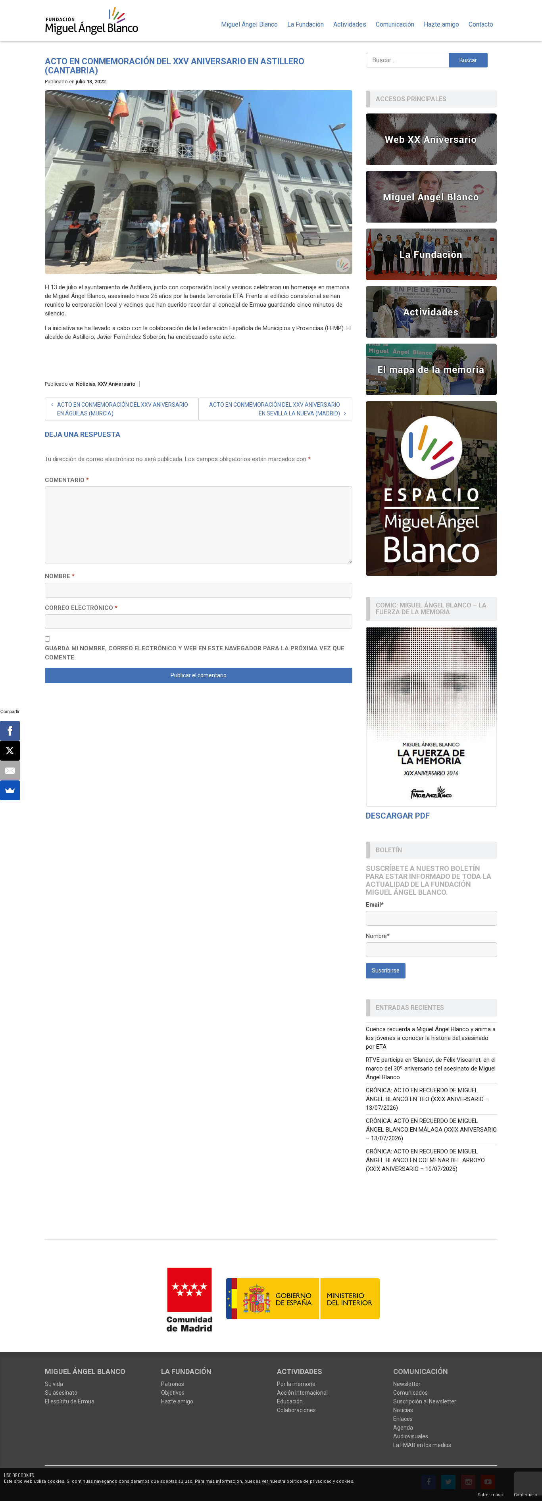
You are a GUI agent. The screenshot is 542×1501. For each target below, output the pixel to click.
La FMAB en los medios (422, 1445)
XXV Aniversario (116, 384)
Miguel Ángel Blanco (249, 24)
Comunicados (410, 1393)
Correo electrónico (81, 607)
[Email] (10, 770)
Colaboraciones (296, 1410)
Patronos (172, 1384)
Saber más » (491, 1494)
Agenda (403, 1427)
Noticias (85, 384)
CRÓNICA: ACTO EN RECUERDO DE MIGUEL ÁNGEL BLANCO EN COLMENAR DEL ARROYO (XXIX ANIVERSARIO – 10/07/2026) (425, 1160)
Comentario (67, 480)
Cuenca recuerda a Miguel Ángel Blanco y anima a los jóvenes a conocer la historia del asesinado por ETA (431, 1038)
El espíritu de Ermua (69, 1401)
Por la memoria (296, 1384)
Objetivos (173, 1393)
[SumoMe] (10, 790)
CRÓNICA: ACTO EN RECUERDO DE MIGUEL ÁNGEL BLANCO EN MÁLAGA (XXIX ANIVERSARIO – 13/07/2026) (431, 1129)
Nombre (60, 576)
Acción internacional (302, 1393)
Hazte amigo (441, 24)
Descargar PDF (398, 816)
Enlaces (403, 1419)
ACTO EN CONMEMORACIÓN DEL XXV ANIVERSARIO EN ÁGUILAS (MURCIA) (122, 409)
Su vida (54, 1384)
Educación (290, 1401)
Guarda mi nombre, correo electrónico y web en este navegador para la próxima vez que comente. (194, 653)
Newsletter (407, 1384)
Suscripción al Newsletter (424, 1401)
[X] (10, 751)
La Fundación (305, 24)
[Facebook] (10, 731)
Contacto (481, 24)
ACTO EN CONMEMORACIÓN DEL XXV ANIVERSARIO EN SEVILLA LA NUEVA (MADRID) (274, 409)
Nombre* (378, 936)
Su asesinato (61, 1393)
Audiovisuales (410, 1436)
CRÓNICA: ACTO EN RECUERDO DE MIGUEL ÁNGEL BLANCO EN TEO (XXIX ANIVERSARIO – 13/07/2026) (427, 1099)
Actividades (349, 24)
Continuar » (525, 1494)
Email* (375, 904)
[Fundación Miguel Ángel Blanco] (97, 20)
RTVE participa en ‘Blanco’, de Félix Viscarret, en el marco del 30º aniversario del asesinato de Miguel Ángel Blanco (431, 1068)
